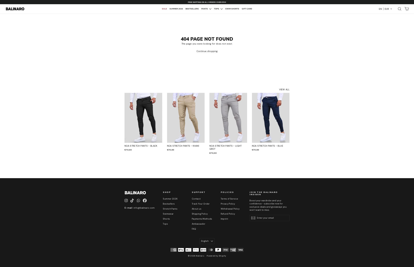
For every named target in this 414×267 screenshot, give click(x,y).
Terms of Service (229, 198)
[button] (385, 8)
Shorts (166, 218)
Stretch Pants (170, 208)
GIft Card (247, 9)
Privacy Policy (228, 203)
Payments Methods (202, 218)
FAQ (194, 229)
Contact (196, 198)
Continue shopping (207, 51)
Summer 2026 (176, 9)
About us (196, 208)
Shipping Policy (200, 213)
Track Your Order (201, 203)
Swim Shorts (232, 9)
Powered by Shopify (216, 256)
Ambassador (198, 223)
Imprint (224, 218)
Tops (217, 9)
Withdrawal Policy (230, 208)
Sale (164, 9)
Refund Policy (228, 213)
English (205, 241)
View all (284, 89)
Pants (204, 9)
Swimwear (168, 213)
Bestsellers (192, 9)
